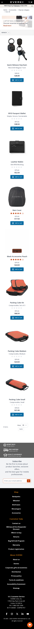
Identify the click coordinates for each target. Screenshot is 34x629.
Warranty (16, 545)
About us (16, 559)
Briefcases (16, 505)
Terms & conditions (16, 580)
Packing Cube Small (17, 399)
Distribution (16, 572)
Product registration (16, 549)
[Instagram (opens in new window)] (12, 614)
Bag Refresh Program (16, 541)
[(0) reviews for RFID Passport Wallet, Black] (17, 119)
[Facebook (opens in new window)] (7, 614)
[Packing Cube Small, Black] (17, 384)
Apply (21, 429)
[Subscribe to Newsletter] (28, 480)
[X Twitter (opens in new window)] (17, 614)
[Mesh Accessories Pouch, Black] (17, 241)
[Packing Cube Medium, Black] (17, 336)
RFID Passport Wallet (17, 113)
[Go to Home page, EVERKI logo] (17, 2)
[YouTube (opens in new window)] (28, 614)
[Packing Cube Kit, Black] (17, 287)
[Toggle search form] (29, 2)
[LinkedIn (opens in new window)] (22, 614)
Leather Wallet (17, 162)
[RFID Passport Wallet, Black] (17, 98)
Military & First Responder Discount (16, 528)
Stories (16, 564)
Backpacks (16, 497)
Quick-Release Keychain (17, 65)
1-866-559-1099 (16, 606)
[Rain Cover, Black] (17, 195)
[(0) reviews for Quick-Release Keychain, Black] (17, 70)
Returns (16, 537)
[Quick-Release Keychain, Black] (17, 50)
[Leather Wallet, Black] (17, 147)
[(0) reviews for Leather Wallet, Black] (17, 167)
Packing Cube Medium (17, 351)
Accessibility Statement (16, 584)
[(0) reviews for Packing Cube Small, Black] (17, 405)
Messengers (16, 509)
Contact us (16, 523)
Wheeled (16, 501)
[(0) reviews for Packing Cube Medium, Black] (17, 356)
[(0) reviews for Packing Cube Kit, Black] (17, 308)
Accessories (16, 513)
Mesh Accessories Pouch (17, 256)
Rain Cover (17, 210)
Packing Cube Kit (17, 303)
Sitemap (16, 588)
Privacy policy (16, 576)
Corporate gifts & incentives (16, 568)
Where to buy (16, 533)
